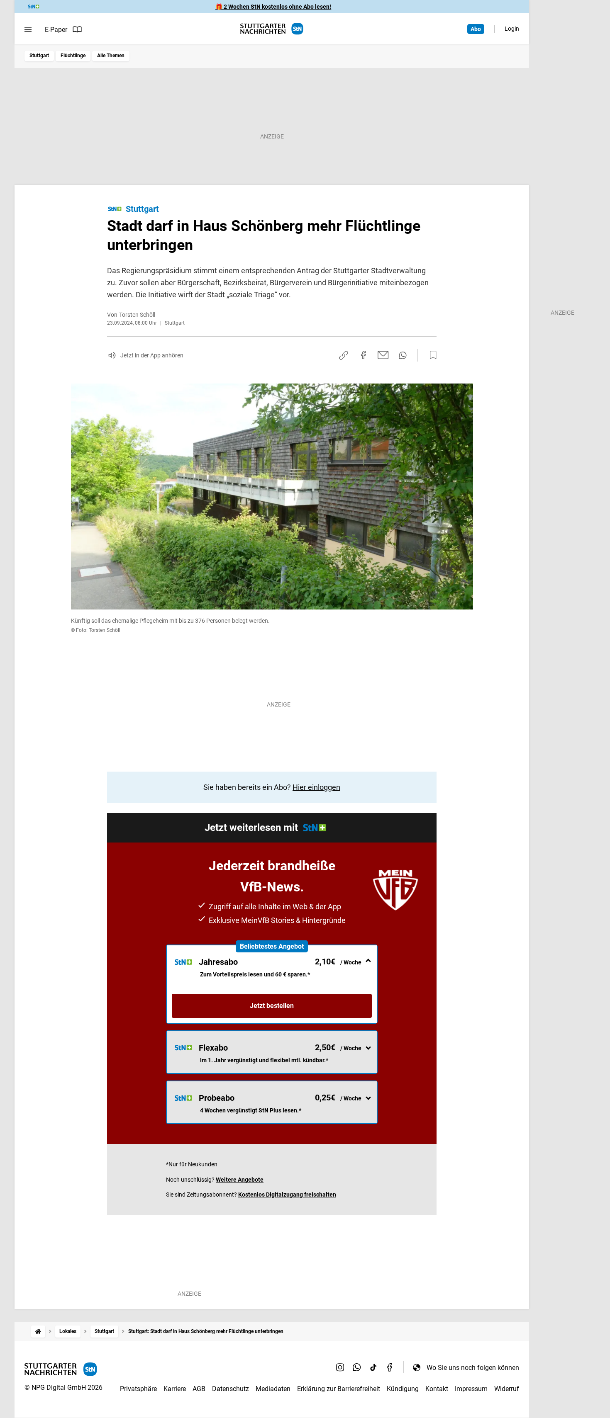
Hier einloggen (316, 787)
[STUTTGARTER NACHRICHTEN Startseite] (271, 29)
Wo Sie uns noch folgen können (473, 1368)
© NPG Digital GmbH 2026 (63, 1387)
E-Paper (56, 30)
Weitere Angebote (240, 1179)
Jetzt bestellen (272, 1006)
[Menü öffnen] (28, 29)
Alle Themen (110, 55)
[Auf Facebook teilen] (363, 355)
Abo (476, 29)
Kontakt (436, 1389)
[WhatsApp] (357, 1367)
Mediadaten (273, 1389)
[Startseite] (38, 1332)
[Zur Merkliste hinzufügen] (431, 355)
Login (512, 28)
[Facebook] (390, 1367)
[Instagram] (340, 1367)
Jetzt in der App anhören (151, 355)
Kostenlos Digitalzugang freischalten (287, 1194)
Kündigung (403, 1389)
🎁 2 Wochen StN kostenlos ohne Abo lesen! (273, 6)
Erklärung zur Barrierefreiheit (338, 1389)
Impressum (471, 1389)
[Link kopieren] (343, 355)
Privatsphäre (138, 1389)
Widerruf (506, 1389)
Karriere (174, 1389)
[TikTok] (373, 1367)
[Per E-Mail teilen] (383, 355)
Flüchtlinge (73, 55)
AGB (199, 1389)
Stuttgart (39, 55)
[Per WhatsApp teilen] (403, 355)
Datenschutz (230, 1389)
